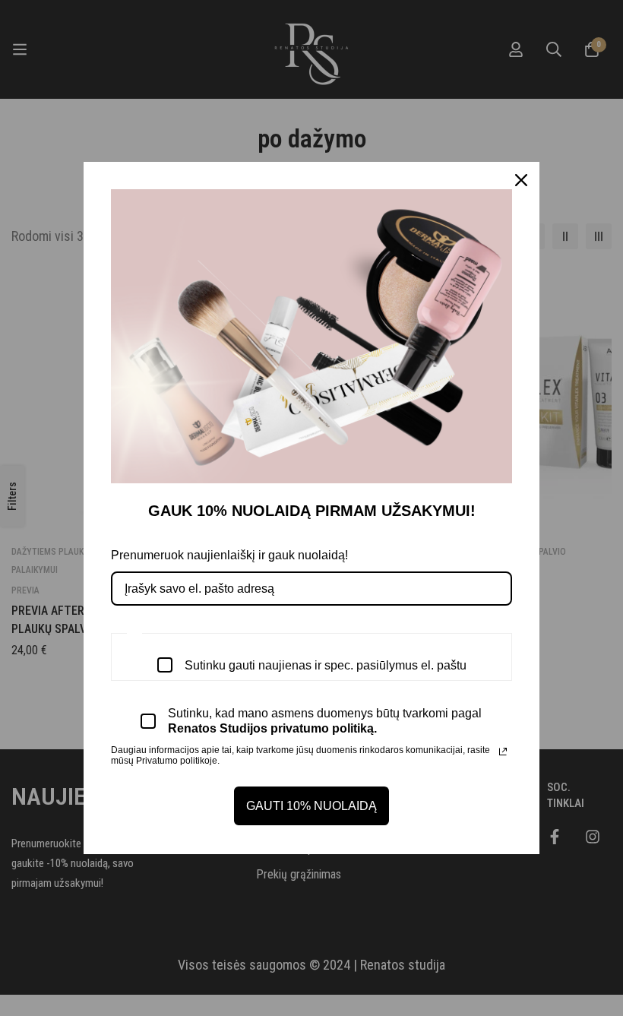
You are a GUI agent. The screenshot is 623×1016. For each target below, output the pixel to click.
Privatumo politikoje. (178, 760)
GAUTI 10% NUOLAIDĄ (311, 805)
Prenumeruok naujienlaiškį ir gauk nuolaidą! (229, 555)
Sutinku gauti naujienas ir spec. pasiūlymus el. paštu (325, 665)
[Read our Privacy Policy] (503, 751)
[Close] (521, 180)
